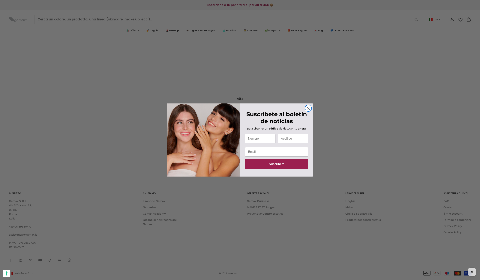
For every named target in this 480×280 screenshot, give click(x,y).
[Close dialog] (308, 108)
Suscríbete (276, 164)
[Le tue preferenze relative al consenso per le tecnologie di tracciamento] (6, 273)
